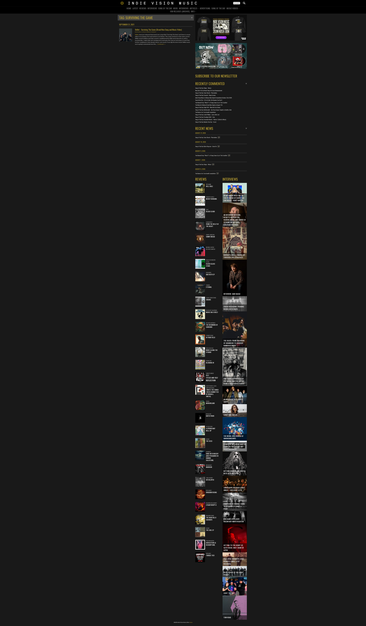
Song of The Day (218, 8)
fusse (191, 622)
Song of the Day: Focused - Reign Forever (205, 95)
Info (193, 11)
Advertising (205, 8)
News (175, 8)
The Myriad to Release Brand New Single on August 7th (208, 105)
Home (129, 8)
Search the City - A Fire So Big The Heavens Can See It (208, 100)
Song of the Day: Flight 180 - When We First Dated (207, 107)
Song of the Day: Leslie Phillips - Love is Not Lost (207, 115)
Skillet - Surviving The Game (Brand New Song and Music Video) (158, 29)
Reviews (142, 8)
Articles (194, 8)
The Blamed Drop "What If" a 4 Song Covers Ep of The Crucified (211, 103)
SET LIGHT (236, 3)
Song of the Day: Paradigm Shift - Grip (205, 117)
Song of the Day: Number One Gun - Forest (205, 122)
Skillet (137, 34)
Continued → (161, 44)
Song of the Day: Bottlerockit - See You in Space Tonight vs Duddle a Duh (213, 110)
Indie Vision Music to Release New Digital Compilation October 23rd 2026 (213, 98)
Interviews (152, 8)
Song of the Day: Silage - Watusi (203, 88)
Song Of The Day (165, 8)
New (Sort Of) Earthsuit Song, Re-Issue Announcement (208, 90)
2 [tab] (199, 67)
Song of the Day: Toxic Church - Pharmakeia (206, 93)
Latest (135, 8)
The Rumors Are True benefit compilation (205, 112)
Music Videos (232, 8)
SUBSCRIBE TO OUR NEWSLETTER (216, 75)
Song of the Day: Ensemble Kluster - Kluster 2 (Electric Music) (210, 119)
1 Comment (153, 32)
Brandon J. (139, 32)
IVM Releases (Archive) (180, 11)
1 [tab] (197, 67)
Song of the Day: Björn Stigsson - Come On (206, 146)
